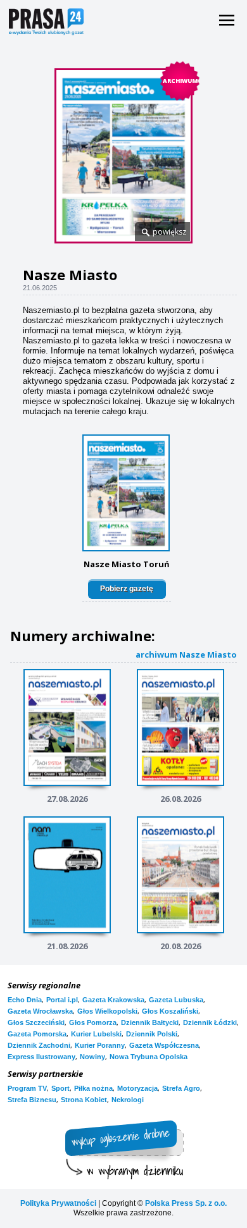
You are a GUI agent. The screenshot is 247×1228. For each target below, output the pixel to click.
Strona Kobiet (84, 1099)
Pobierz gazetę (126, 588)
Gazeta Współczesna (164, 1045)
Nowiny (92, 1056)
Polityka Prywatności (58, 1203)
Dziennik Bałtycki (150, 1022)
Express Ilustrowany (41, 1056)
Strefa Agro (181, 1088)
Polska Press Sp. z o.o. (186, 1203)
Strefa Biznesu (32, 1099)
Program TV (27, 1088)
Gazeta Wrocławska (40, 1011)
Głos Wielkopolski (107, 1011)
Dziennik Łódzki (210, 1022)
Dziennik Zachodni (39, 1045)
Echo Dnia (25, 1000)
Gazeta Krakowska (113, 1000)
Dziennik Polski (151, 1034)
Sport (60, 1088)
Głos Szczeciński (36, 1022)
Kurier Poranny (100, 1045)
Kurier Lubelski (96, 1034)
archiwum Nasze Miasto (186, 654)
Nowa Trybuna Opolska (148, 1056)
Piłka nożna (93, 1088)
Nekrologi (127, 1099)
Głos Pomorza (93, 1022)
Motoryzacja (137, 1088)
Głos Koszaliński (170, 1011)
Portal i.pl (62, 1000)
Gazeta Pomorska (37, 1034)
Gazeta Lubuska (176, 1000)
